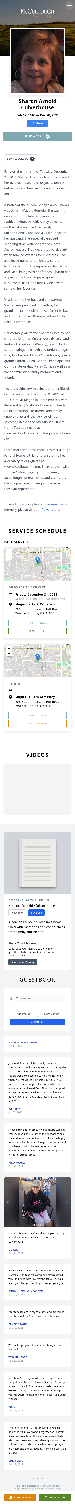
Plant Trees (37, 630)
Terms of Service (47, 1488)
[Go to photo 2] (36, 1225)
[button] (37, 560)
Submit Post (37, 1021)
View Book (17, 912)
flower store (50, 510)
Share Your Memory (22, 962)
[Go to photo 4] (40, 1225)
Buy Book (36, 912)
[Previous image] (8, 1202)
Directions (37, 622)
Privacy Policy (27, 1488)
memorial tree (54, 504)
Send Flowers (37, 723)
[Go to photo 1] (34, 1225)
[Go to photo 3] (38, 1225)
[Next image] (67, 1202)
